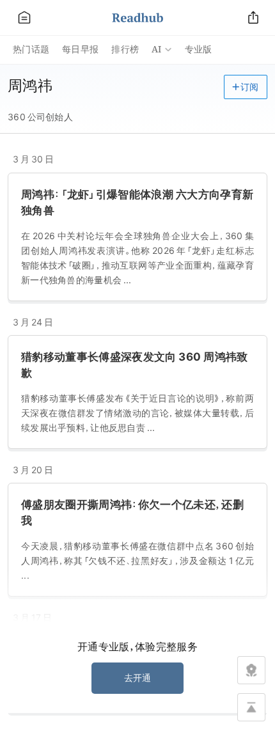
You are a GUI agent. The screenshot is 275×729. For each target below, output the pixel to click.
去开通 (138, 677)
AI (157, 49)
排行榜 (125, 49)
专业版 (198, 49)
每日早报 (80, 49)
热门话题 (31, 49)
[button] (245, 87)
